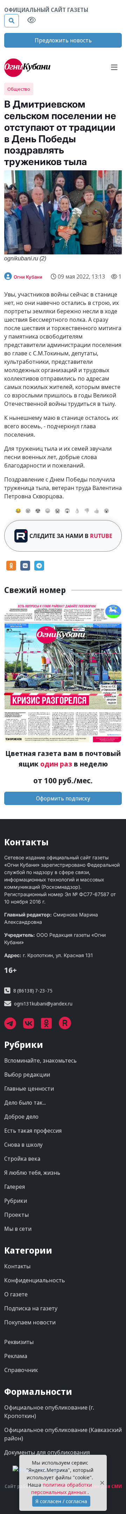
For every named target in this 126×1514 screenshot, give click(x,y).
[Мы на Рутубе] (68, 1026)
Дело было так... (25, 1102)
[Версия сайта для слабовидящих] (31, 20)
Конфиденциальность (34, 1280)
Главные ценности (29, 1088)
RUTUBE (101, 536)
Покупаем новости (30, 1322)
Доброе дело (21, 1116)
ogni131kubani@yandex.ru (43, 1003)
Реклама (15, 1356)
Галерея (14, 1187)
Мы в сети (17, 1229)
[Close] (102, 1483)
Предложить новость (63, 40)
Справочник (21, 1370)
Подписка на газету (30, 1308)
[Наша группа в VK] (32, 1026)
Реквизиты (19, 1342)
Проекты (16, 1215)
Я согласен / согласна (61, 1501)
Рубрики (15, 1201)
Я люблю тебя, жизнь (32, 1173)
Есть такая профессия (33, 1130)
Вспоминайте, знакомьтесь (40, 1060)
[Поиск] (11, 20)
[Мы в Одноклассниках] (50, 1026)
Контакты (17, 1266)
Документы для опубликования (47, 1452)
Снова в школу (23, 1144)
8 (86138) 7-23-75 (32, 990)
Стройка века (22, 1158)
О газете (16, 1294)
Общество (18, 89)
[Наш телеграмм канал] (13, 1026)
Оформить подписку (63, 798)
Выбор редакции (27, 1074)
